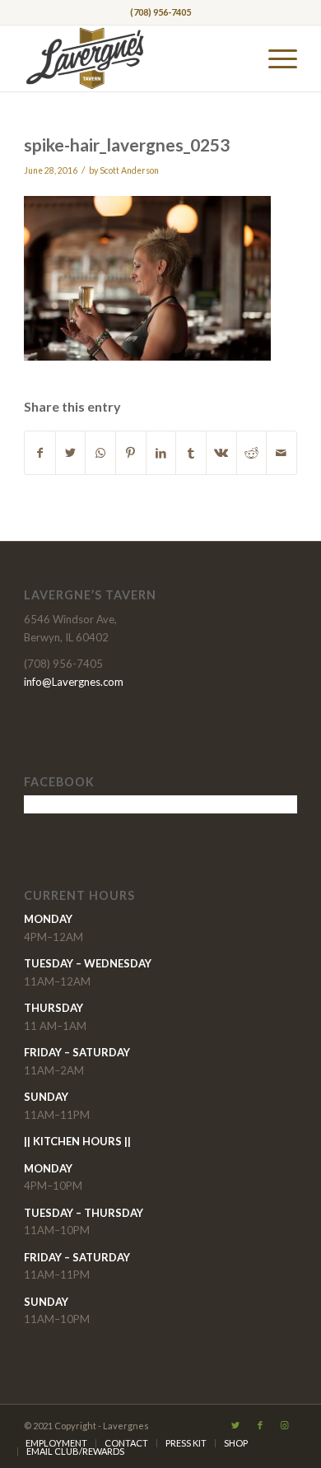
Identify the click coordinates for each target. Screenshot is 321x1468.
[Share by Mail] (281, 452)
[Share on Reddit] (252, 452)
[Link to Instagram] (284, 1425)
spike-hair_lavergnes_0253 (127, 144)
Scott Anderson (129, 170)
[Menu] (274, 58)
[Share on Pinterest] (131, 452)
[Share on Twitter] (71, 452)
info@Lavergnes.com (73, 681)
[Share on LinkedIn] (161, 452)
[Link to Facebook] (260, 1425)
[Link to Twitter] (235, 1425)
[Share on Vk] (221, 452)
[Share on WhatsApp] (100, 452)
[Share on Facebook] (40, 452)
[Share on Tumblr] (191, 452)
